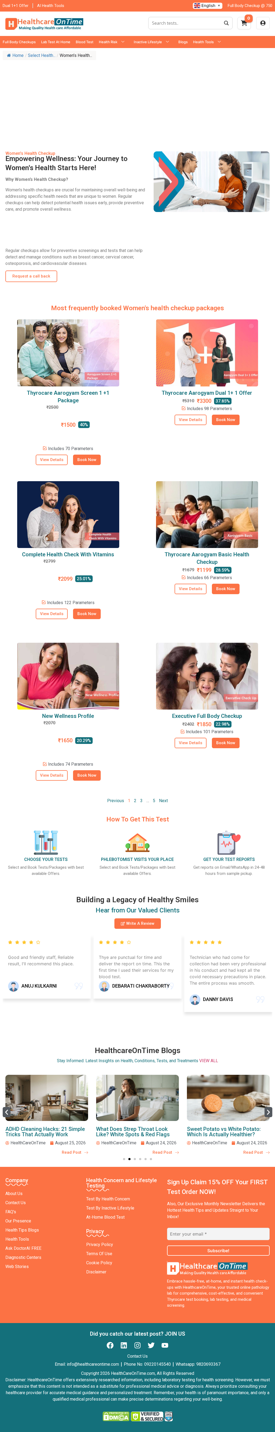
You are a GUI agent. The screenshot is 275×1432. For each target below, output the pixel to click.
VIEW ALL (208, 1060)
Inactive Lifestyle (148, 42)
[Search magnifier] (226, 23)
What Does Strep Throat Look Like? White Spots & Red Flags (133, 1132)
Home (18, 55)
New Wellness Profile (68, 716)
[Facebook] (110, 1345)
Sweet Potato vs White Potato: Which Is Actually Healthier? (224, 1132)
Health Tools (203, 42)
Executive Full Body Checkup (207, 716)
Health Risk (108, 42)
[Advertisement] (137, 103)
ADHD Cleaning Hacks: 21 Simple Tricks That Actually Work (45, 1132)
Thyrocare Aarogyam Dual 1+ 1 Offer (207, 393)
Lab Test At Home (55, 42)
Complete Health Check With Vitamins (68, 554)
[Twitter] (151, 1345)
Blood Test (84, 42)
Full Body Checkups (19, 42)
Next (163, 800)
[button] (6, 1112)
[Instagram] (137, 1345)
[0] (244, 24)
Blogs (183, 42)
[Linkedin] (124, 1345)
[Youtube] (165, 1345)
